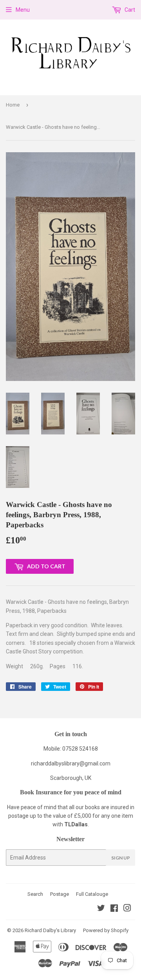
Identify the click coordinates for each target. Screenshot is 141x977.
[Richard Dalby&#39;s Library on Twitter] (101, 909)
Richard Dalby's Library (50, 930)
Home (13, 105)
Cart (129, 10)
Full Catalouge (92, 894)
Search (35, 894)
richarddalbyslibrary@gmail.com (70, 763)
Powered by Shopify (105, 930)
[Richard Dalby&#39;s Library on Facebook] (114, 909)
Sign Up (120, 858)
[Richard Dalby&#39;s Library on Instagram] (127, 909)
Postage (59, 894)
